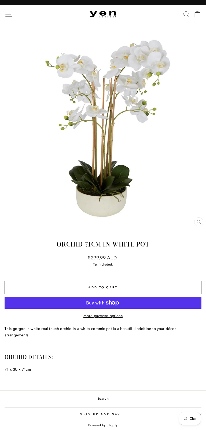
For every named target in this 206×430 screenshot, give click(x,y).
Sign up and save (101, 414)
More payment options (103, 316)
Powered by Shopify (103, 425)
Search (103, 398)
